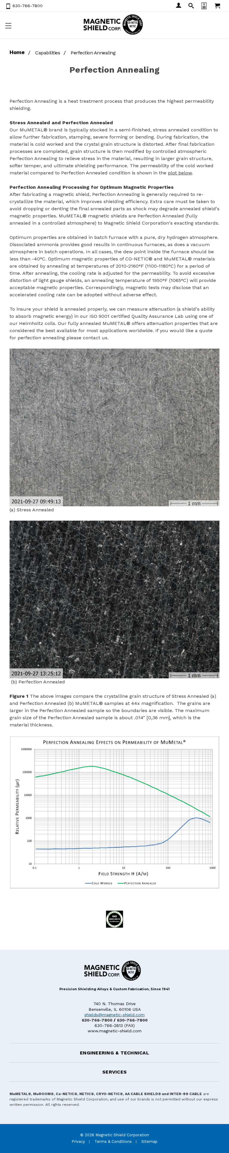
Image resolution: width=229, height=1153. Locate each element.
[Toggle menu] (7, 25)
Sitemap (149, 1141)
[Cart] (216, 6)
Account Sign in (178, 6)
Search (190, 6)
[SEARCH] (190, 6)
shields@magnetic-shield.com (114, 1014)
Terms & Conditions (113, 1141)
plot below (180, 173)
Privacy (78, 1141)
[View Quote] (203, 6)
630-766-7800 (97, 1020)
